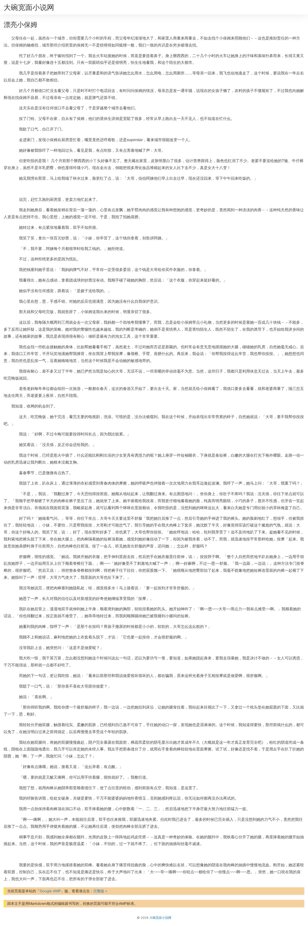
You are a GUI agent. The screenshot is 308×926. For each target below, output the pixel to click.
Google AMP (50, 891)
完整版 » (100, 891)
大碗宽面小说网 (29, 7)
